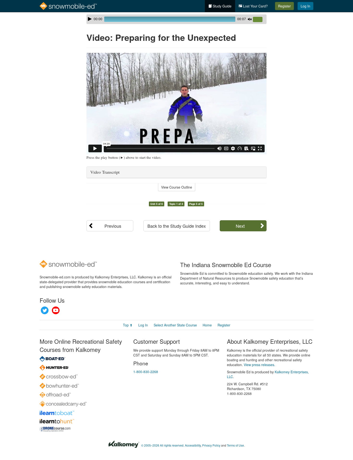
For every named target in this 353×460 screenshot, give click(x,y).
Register (284, 6)
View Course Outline (176, 187)
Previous (112, 226)
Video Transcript (105, 172)
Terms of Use (235, 445)
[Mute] (250, 19)
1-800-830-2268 (145, 371)
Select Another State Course (175, 325)
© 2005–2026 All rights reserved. (162, 445)
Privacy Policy (211, 445)
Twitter (45, 310)
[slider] (259, 20)
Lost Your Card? (255, 6)
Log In (305, 6)
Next (240, 226)
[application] (176, 19)
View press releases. (259, 364)
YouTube (56, 310)
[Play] (90, 19)
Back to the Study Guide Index (176, 226)
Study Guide (221, 6)
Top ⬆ (128, 325)
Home (207, 325)
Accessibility (193, 445)
